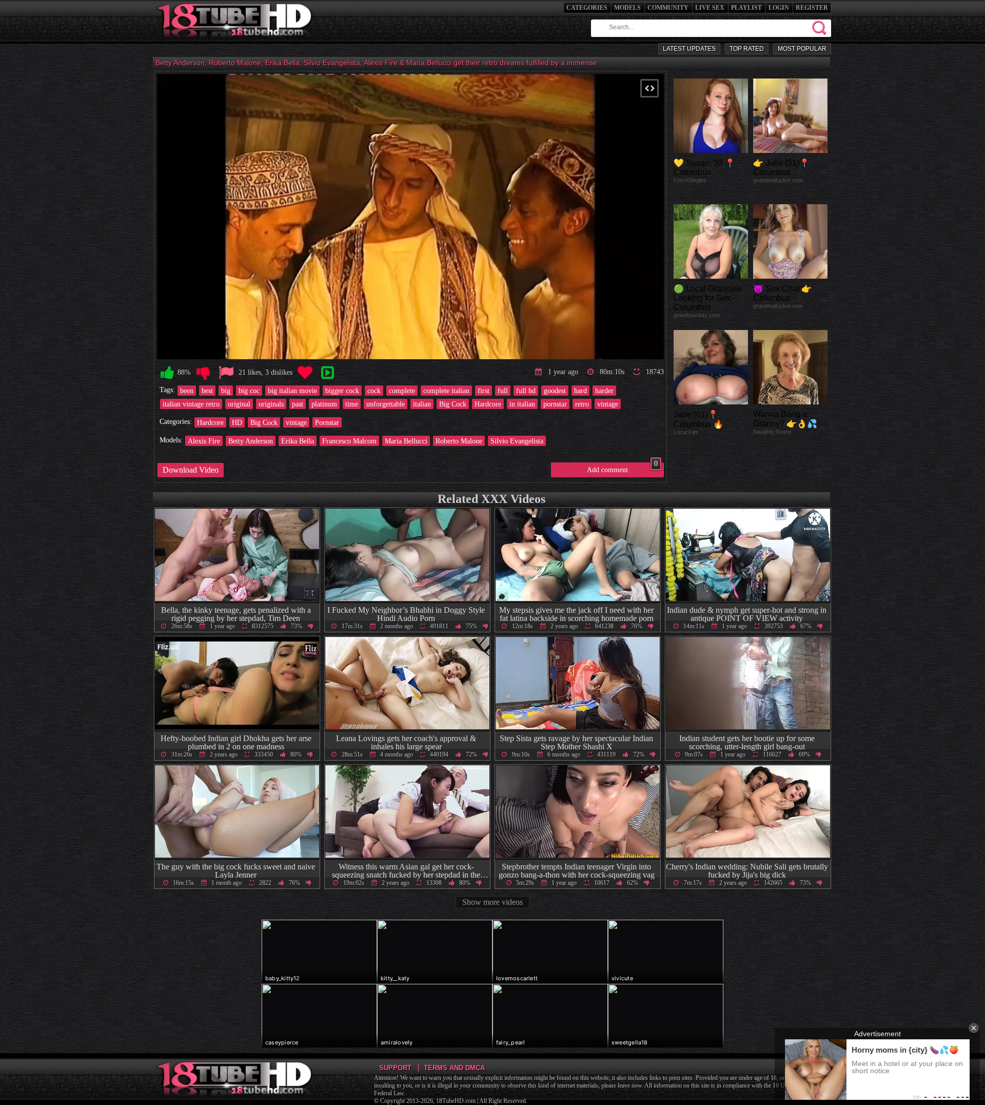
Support (395, 1068)
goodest (555, 390)
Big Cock (452, 404)
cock (374, 390)
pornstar (555, 404)
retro (582, 404)
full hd (526, 390)
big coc (249, 390)
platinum (324, 404)
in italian (522, 404)
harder (604, 390)
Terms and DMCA (454, 1068)
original (239, 404)
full (503, 390)
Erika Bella (297, 441)
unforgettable (385, 404)
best (207, 390)
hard (580, 390)
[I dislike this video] (203, 372)
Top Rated (747, 48)
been (186, 390)
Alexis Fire (204, 441)
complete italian (446, 390)
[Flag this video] (226, 372)
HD (237, 422)
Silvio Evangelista (516, 441)
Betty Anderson (250, 441)
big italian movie (292, 390)
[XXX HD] (235, 40)
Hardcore (488, 404)
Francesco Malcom (349, 441)
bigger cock (342, 390)
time (351, 404)
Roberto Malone (459, 441)
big (225, 390)
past (297, 404)
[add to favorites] (304, 372)
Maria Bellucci (406, 441)
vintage (607, 404)
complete (402, 390)
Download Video (191, 470)
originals (271, 404)
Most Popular (802, 48)
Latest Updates (689, 48)
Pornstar (327, 422)
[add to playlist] (327, 372)
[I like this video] (167, 372)
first (483, 390)
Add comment (622, 468)
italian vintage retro (191, 404)
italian (422, 404)
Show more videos (492, 902)
